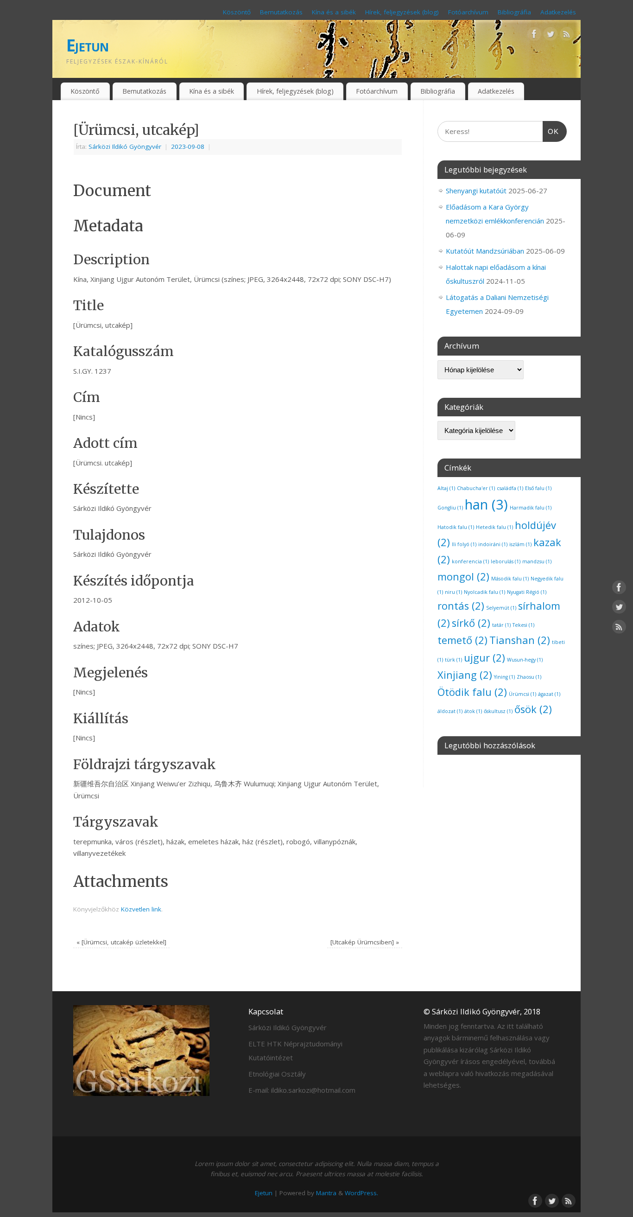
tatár (501, 625)
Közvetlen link (141, 909)
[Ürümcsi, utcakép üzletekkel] (121, 942)
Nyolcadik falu (484, 592)
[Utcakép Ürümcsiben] (364, 942)
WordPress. (361, 1193)
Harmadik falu (530, 507)
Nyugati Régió (526, 592)
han (486, 504)
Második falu (510, 578)
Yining (504, 677)
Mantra (326, 1193)
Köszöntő (237, 12)
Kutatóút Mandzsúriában (485, 250)
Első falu (538, 488)
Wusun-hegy (525, 659)
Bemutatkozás (281, 12)
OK (551, 131)
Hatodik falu (455, 527)
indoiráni (492, 544)
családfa (510, 488)
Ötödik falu (472, 692)
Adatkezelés (558, 12)
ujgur (484, 657)
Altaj (446, 488)
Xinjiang (464, 675)
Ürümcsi (522, 694)
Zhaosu (529, 677)
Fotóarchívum (468, 12)
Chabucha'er (476, 488)
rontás (460, 605)
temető (462, 640)
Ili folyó (464, 544)
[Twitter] (550, 36)
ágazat (549, 694)
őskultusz (498, 711)
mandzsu (536, 561)
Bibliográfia (514, 12)
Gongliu (450, 507)
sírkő (471, 623)
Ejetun (87, 45)
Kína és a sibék (334, 12)
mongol (463, 576)
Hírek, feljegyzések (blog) (402, 12)
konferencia (470, 561)
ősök (533, 709)
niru (453, 592)
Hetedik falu (494, 527)
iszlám (520, 544)
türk (453, 659)
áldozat (449, 711)
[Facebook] (534, 36)
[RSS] (567, 36)
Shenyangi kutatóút (476, 190)
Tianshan (519, 640)
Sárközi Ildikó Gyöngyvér (125, 146)
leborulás (505, 561)
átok (473, 711)
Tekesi (523, 625)
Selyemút (501, 608)
